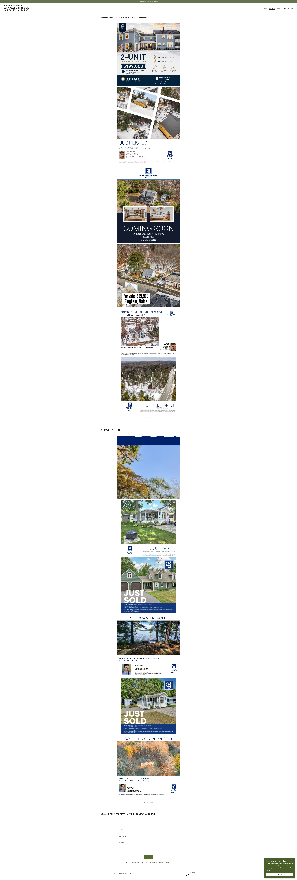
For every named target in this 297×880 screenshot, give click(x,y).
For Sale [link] (272, 8)
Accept (279, 874)
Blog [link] (279, 8)
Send (148, 857)
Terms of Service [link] (164, 862)
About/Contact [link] (288, 8)
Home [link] (265, 8)
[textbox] (148, 824)
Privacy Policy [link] (154, 862)
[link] (16, 10)
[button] (148, 418)
